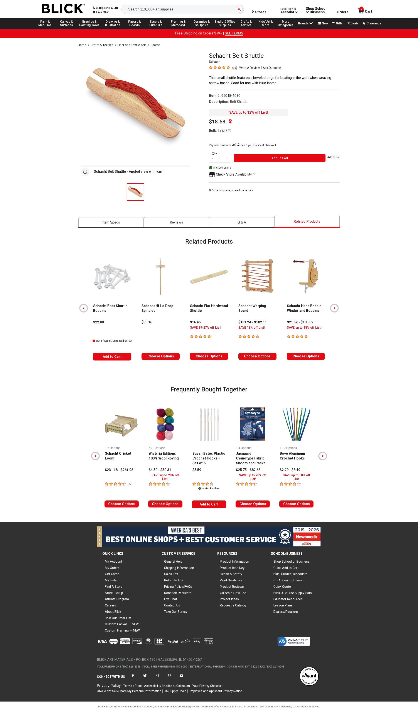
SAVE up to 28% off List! (252, 477)
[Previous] (83, 308)
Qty (214, 153)
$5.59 (196, 470)
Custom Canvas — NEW (122, 624)
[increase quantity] (227, 158)
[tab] (111, 222)
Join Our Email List (118, 618)
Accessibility (152, 686)
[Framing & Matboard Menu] (178, 29)
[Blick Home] (63, 8)
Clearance (374, 23)
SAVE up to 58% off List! (296, 477)
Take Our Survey (175, 612)
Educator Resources (288, 599)
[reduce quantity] (213, 158)
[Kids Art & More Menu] (267, 29)
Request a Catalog (233, 605)
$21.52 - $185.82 (300, 322)
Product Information (234, 561)
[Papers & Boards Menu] (136, 29)
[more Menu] (286, 29)
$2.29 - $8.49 (290, 470)
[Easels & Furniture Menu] (156, 29)
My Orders (112, 568)
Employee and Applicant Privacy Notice (215, 691)
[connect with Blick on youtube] (181, 678)
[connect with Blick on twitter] (145, 678)
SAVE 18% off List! (251, 328)
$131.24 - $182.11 (252, 322)
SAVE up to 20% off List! (165, 477)
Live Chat (170, 599)
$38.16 (147, 322)
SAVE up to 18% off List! (304, 328)
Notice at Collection (176, 686)
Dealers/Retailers (285, 612)
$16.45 (195, 322)
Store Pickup (114, 593)
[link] (101, 12)
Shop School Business (316, 10)
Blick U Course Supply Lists (292, 593)
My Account (113, 561)
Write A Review (249, 68)
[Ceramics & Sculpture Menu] (202, 29)
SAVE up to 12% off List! (248, 112)
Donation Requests (177, 593)
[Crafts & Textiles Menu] (248, 29)
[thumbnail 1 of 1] (135, 192)
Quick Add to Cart (285, 568)
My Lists (111, 580)
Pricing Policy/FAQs (178, 587)
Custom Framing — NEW (122, 630)
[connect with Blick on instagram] (157, 678)
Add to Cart (112, 357)
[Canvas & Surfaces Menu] (67, 29)
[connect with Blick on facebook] (132, 678)
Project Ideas (229, 599)
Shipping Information (179, 568)
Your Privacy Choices (206, 686)
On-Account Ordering (288, 580)
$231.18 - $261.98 (119, 470)
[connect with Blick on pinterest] (169, 678)
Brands (303, 23)
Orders (343, 12)
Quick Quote (282, 587)
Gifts (339, 23)
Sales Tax (171, 574)
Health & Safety (231, 574)
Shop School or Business (291, 561)
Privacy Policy (109, 685)
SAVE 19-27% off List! (205, 328)
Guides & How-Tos (233, 593)
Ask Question (272, 68)
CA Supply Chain (175, 691)
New (325, 23)
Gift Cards (112, 574)
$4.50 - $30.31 (160, 470)
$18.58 (217, 122)
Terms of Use (132, 686)
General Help (173, 561)
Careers (110, 605)
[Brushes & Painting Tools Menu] (89, 29)
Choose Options (160, 356)
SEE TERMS (234, 33)
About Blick (113, 612)
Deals (355, 23)
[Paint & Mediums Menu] (47, 29)
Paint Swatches (231, 580)
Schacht (214, 61)
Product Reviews (232, 587)
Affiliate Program (117, 599)
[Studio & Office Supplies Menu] (225, 29)
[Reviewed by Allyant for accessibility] (309, 676)
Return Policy (173, 580)
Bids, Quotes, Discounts (290, 574)
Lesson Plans (283, 605)
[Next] (334, 308)
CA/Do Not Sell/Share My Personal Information (129, 691)
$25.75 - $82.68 (248, 470)
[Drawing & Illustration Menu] (113, 29)
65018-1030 (230, 96)
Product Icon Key (232, 568)
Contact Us (172, 605)
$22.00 (98, 322)
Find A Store (114, 587)
